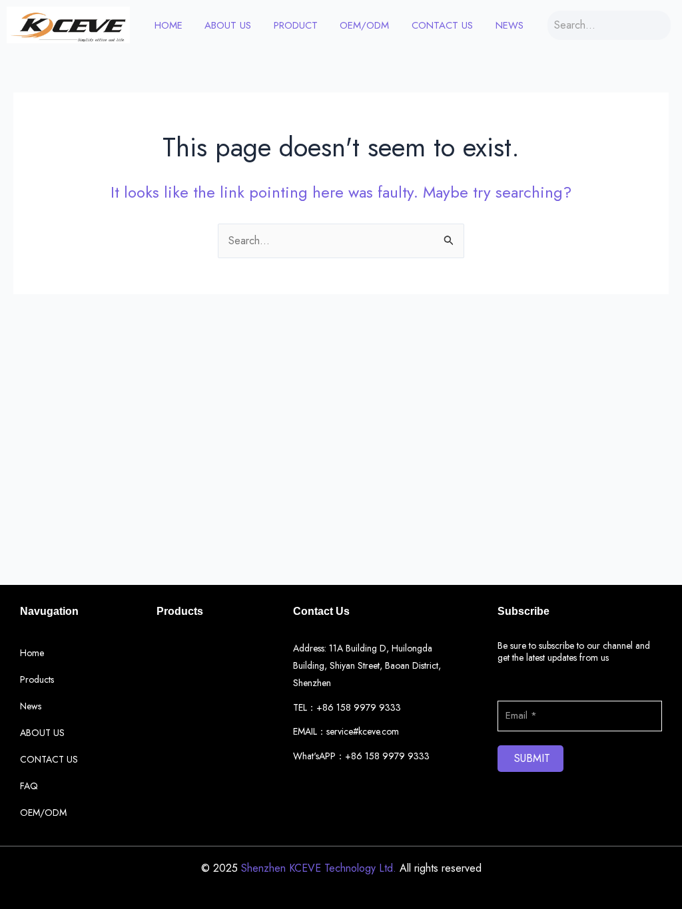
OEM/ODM (364, 25)
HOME (168, 25)
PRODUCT (296, 25)
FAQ (29, 786)
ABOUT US (227, 25)
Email (509, 691)
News (509, 25)
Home (32, 652)
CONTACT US (442, 25)
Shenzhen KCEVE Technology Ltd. (318, 868)
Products (37, 679)
